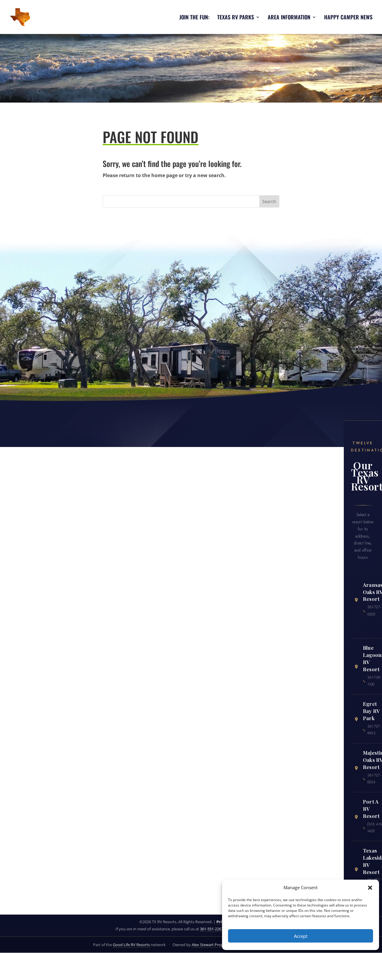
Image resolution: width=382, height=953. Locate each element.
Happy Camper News (348, 18)
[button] (370, 888)
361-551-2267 (211, 929)
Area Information (289, 18)
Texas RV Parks (235, 18)
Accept (300, 936)
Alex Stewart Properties (212, 944)
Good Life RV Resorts (131, 944)
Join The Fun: (194, 18)
